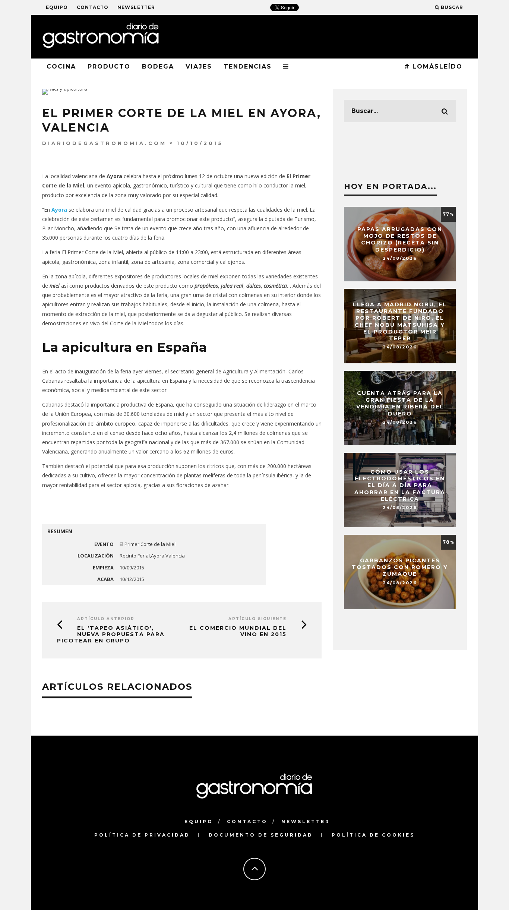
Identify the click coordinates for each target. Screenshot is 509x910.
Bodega (158, 66)
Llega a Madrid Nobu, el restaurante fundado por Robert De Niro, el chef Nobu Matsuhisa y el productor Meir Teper (400, 321)
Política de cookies (373, 835)
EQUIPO (57, 7)
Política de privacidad (142, 835)
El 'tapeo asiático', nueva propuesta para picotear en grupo (111, 634)
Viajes (199, 66)
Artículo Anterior (106, 618)
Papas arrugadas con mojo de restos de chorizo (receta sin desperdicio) (399, 239)
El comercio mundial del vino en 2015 (238, 631)
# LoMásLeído (433, 66)
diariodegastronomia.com (104, 143)
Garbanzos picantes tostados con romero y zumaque (400, 567)
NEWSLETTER (136, 7)
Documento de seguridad (261, 835)
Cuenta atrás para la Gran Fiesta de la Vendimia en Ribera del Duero (400, 403)
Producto (109, 66)
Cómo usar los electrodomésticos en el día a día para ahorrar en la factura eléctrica (399, 485)
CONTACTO (92, 7)
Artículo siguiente (257, 618)
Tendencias (248, 66)
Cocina (61, 66)
